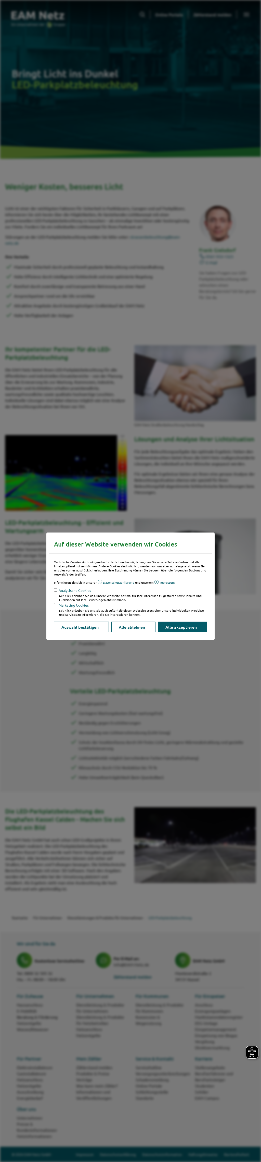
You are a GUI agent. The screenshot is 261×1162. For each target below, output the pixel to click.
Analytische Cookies (75, 590)
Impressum (167, 582)
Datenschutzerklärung (118, 582)
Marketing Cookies (74, 605)
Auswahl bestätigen (80, 627)
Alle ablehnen (132, 627)
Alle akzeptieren (181, 627)
